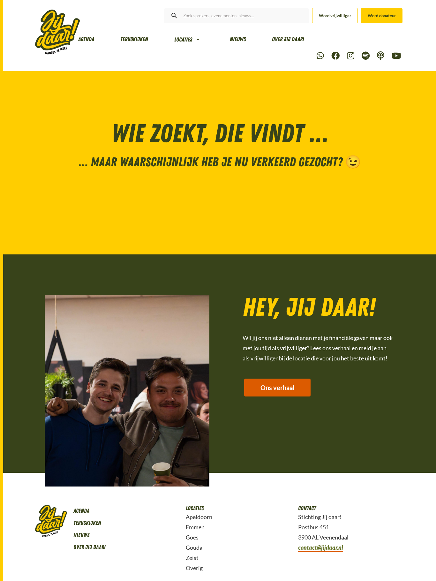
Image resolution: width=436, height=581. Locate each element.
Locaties (183, 39)
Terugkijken (134, 39)
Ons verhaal (277, 387)
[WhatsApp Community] (320, 56)
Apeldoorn (199, 516)
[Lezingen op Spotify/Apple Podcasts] (380, 56)
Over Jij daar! (288, 39)
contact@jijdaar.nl (320, 547)
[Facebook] (335, 56)
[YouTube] (396, 56)
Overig (194, 567)
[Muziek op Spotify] (365, 56)
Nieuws (238, 39)
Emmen (195, 527)
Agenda (86, 39)
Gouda (194, 547)
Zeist (192, 557)
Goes (192, 537)
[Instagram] (350, 56)
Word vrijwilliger (335, 15)
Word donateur (382, 15)
